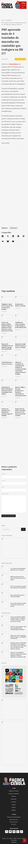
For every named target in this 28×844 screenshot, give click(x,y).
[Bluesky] (8, 241)
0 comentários (21, 59)
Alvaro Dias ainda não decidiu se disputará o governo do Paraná (18, 605)
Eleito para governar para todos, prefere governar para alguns (17, 578)
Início (2, 20)
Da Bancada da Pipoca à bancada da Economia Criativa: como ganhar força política (7, 390)
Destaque (8, 20)
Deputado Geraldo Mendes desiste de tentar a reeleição (20, 345)
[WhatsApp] (18, 236)
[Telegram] (2, 241)
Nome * (3, 474)
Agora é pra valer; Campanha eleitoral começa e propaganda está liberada (18, 637)
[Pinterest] (23, 236)
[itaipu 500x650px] (14, 681)
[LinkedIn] (13, 236)
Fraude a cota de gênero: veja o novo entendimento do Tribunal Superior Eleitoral (18, 628)
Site (2, 487)
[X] (8, 236)
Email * (3, 480)
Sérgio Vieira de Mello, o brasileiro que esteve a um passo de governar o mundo (20, 412)
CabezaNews (13, 64)
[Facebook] (2, 236)
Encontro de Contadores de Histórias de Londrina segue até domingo (6, 412)
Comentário (5, 494)
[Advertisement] (14, 167)
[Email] (13, 241)
